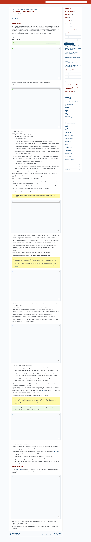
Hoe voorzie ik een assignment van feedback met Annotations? (71, 53)
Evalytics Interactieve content (70, 123)
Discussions (68, 23)
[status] (36, 43)
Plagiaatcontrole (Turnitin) (71, 29)
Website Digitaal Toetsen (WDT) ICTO (72, 101)
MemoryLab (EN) (68, 141)
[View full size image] (36, 63)
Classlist (67, 74)
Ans (65, 108)
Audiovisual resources (69, 138)
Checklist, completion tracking (71, 84)
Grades (67, 37)
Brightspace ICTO (68, 98)
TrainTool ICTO (67, 103)
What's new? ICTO (68, 97)
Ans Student (67, 149)
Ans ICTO (66, 100)
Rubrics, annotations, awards (31, 9)
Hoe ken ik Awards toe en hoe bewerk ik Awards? (72, 58)
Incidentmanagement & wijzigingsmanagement (69, 105)
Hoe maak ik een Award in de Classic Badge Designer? (73, 61)
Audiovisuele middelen (69, 117)
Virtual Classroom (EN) (69, 135)
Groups (67, 77)
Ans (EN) (66, 129)
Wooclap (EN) (67, 146)
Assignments (68, 26)
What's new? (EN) (68, 126)
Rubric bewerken (15, 20)
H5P (65, 122)
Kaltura (66, 113)
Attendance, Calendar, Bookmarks (71, 80)
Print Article (67, 169)
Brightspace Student (68, 147)
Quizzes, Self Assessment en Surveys (72, 33)
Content (67, 17)
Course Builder (68, 20)
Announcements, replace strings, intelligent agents (71, 88)
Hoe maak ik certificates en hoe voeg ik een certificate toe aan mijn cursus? (73, 66)
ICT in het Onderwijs (15, 9)
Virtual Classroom (68, 114)
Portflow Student (68, 150)
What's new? (67, 107)
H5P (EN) (66, 143)
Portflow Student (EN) (69, 158)
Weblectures (67, 111)
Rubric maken (15, 18)
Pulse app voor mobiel (70, 91)
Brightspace (22, 9)
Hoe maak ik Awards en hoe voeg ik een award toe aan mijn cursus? (72, 55)
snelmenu (37, 525)
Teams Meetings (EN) (69, 137)
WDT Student (67, 152)
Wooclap (66, 125)
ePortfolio (44, 390)
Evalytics (66, 144)
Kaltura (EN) (67, 134)
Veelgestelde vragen (69, 11)
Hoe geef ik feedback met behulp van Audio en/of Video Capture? (73, 63)
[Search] (85, 2)
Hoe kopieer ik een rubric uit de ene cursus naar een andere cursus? (73, 49)
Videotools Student (68, 153)
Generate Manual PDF (69, 164)
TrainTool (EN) (67, 140)
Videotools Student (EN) (69, 159)
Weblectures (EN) (68, 132)
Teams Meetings (68, 116)
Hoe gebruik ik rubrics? (51, 43)
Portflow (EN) (67, 131)
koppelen (56, 451)
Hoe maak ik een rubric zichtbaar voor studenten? (72, 46)
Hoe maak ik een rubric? (23, 12)
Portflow (66, 110)
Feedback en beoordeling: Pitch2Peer (70, 70)
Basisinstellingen (69, 14)
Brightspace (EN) (68, 128)
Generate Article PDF (69, 166)
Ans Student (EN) (68, 156)
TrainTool (66, 119)
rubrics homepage (19, 469)
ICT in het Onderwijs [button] (7, 0)
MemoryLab (67, 120)
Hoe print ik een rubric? (69, 51)
